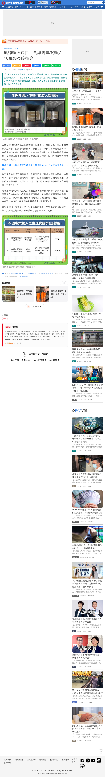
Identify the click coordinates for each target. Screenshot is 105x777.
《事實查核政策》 (47, 273)
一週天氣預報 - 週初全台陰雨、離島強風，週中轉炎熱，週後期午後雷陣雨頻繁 (87, 438)
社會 (27, 7)
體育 (46, 7)
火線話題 (61, 7)
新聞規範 (42, 759)
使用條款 (54, 759)
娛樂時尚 (9, 7)
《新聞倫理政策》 (17, 273)
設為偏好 (6, 65)
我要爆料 (26, 65)
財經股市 (39, 7)
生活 (16, 7)
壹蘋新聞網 (8, 48)
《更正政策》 (23, 276)
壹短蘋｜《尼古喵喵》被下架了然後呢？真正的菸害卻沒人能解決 (87, 204)
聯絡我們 (19, 759)
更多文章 (18, 343)
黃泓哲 (22, 70)
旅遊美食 (97, 7)
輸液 (4, 319)
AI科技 (82, 7)
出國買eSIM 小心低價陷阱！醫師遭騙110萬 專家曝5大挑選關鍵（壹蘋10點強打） (87, 387)
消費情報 (7, 762)
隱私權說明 (31, 759)
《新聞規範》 (32, 273)
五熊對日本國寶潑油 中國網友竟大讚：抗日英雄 (30, 41)
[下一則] (66, 283)
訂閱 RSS (10, 343)
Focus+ (70, 7)
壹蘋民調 (52, 7)
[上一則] (62, 283)
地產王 (89, 7)
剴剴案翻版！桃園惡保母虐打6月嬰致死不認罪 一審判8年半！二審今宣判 (87, 728)
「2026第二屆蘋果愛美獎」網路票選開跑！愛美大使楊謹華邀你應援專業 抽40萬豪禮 (87, 583)
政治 (21, 7)
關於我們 (7, 759)
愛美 (76, 7)
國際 (32, 7)
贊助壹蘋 (16, 65)
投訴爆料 (65, 759)
